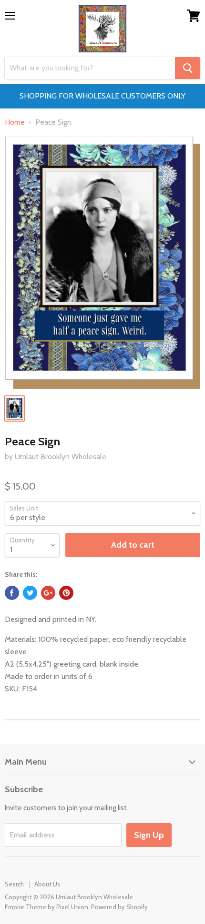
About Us (47, 884)
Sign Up (149, 835)
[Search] (187, 68)
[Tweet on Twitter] (30, 593)
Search (14, 884)
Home (15, 122)
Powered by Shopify (119, 907)
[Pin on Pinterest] (66, 593)
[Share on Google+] (48, 593)
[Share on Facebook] (12, 593)
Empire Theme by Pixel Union (46, 907)
